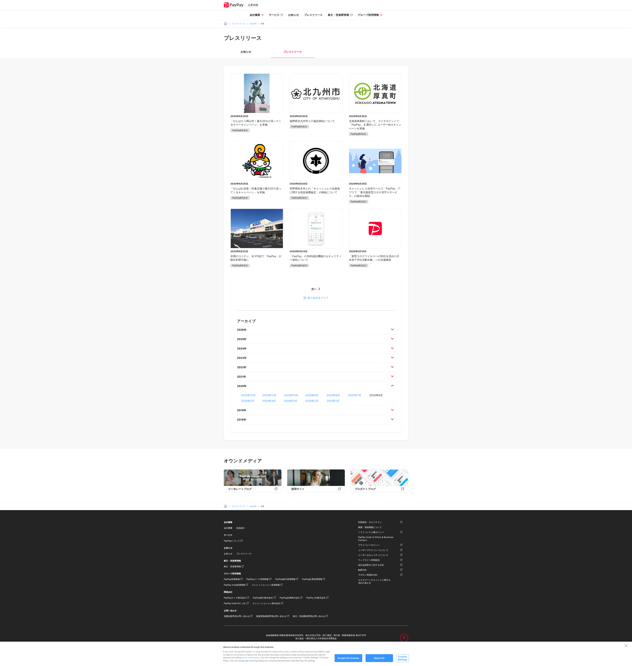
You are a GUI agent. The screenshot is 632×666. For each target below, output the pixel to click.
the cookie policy (252, 657)
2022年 (241, 367)
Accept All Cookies (348, 658)
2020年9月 (312, 395)
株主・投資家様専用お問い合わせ (309, 616)
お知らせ (293, 14)
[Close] (626, 646)
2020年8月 (333, 395)
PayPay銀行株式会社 (263, 597)
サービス (274, 14)
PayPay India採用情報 (234, 585)
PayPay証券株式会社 (290, 597)
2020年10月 (291, 395)
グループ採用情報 (368, 14)
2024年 (242, 348)
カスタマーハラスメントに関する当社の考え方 (374, 581)
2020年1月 (333, 400)
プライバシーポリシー (369, 545)
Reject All (379, 658)
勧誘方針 (362, 570)
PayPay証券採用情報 (312, 579)
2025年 (241, 339)
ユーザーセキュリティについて (373, 555)
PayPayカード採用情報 (257, 579)
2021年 (241, 376)
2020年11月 (269, 395)
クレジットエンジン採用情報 (266, 585)
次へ (314, 289)
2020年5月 (247, 400)
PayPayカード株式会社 (235, 597)
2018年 (241, 419)
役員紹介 (240, 528)
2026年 (242, 329)
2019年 (241, 410)
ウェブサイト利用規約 (369, 560)
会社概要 (255, 14)
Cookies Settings (402, 658)
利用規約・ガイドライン (370, 522)
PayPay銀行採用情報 (285, 579)
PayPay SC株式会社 (316, 597)
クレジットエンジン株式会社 (266, 603)
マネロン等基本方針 (368, 574)
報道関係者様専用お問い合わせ (271, 616)
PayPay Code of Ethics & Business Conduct (375, 538)
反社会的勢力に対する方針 (371, 565)
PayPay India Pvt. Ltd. (235, 603)
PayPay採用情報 (232, 579)
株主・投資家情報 (338, 14)
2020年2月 (312, 400)
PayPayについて (232, 540)
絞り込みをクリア (318, 297)
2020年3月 (290, 400)
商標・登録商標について (370, 527)
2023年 (242, 358)
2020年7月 (354, 395)
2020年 (253, 24)
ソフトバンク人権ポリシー (371, 532)
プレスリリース (313, 14)
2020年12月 (248, 395)
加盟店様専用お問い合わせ (237, 616)
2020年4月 (269, 400)
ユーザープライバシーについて (373, 550)
